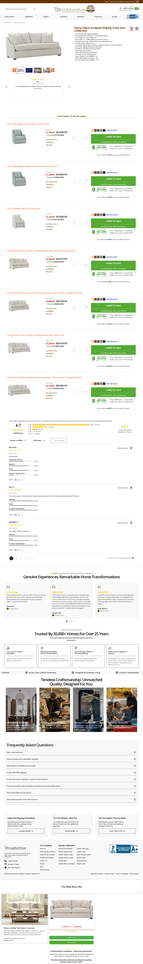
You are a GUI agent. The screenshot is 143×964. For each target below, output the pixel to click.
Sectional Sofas (81, 861)
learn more (24, 831)
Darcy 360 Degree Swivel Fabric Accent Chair (28, 124)
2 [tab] (69, 621)
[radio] (71, 424)
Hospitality (121, 1)
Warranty (81, 17)
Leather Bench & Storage (66, 864)
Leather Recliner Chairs (65, 855)
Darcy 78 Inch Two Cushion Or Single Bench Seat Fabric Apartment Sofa (41, 250)
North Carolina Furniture (47, 852)
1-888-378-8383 (128, 8)
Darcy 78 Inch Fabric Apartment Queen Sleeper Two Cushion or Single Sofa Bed (44, 293)
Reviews (115, 17)
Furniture (7, 23)
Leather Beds (62, 861)
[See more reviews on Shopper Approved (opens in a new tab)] (22, 480)
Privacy (42, 864)
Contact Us (43, 861)
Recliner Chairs (81, 858)
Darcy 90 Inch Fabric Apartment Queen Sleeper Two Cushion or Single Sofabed (44, 377)
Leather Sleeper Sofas (65, 852)
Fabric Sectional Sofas (84, 855)
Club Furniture (13, 874)
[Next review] (69, 87)
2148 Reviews (20, 433)
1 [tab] (66, 621)
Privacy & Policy (109, 874)
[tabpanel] (26, 601)
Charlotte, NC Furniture (47, 855)
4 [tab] (73, 621)
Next (52, 70)
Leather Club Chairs (83, 848)
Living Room (9, 17)
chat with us (115, 831)
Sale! (107, 1)
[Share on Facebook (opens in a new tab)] (15, 480)
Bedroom (28, 17)
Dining (45, 17)
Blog (127, 1)
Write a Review (59, 440)
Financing (98, 17)
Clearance (63, 17)
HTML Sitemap (134, 874)
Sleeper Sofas (81, 864)
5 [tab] (76, 621)
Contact (132, 1)
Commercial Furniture (47, 858)
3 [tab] (71, 621)
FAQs (41, 867)
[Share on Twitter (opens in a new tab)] (19, 480)
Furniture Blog (44, 870)
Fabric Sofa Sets (19, 23)
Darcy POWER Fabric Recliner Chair (23, 208)
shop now (70, 831)
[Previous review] (6, 87)
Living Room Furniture (65, 848)
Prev (14, 70)
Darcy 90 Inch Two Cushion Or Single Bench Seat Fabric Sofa (35, 335)
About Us (113, 1)
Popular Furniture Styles (65, 858)
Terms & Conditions (121, 874)
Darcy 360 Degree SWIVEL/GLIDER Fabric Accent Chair (32, 166)
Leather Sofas (81, 852)
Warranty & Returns (97, 874)
